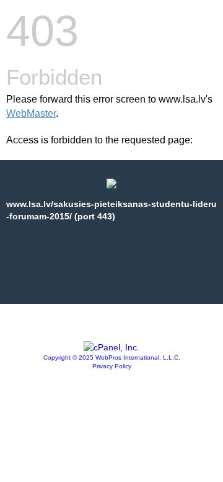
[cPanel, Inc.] (111, 347)
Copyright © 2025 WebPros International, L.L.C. (111, 357)
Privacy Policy (111, 366)
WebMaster (31, 113)
